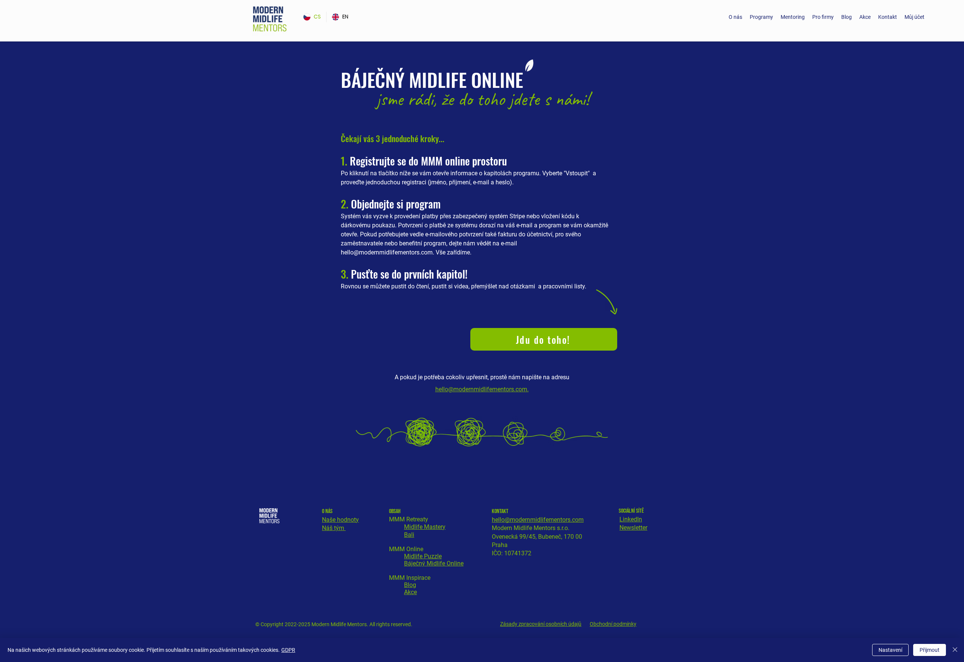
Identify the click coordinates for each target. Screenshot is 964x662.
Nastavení (890, 650)
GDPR (288, 650)
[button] (761, 17)
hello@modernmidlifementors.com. (482, 389)
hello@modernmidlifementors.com (387, 252)
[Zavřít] (954, 650)
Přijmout (930, 650)
